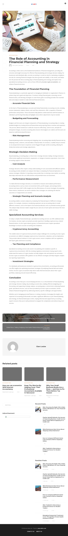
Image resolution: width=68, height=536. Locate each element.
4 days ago (45, 481)
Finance (47, 325)
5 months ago (55, 395)
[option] (12, 380)
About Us (39, 531)
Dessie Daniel (5, 392)
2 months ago (46, 520)
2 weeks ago (45, 490)
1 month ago (45, 510)
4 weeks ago (45, 500)
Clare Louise (14, 65)
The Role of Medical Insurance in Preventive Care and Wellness (36, 318)
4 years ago (33, 395)
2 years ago (20, 65)
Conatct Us (30, 531)
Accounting (13, 55)
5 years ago (11, 392)
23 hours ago (45, 469)
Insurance (22, 316)
